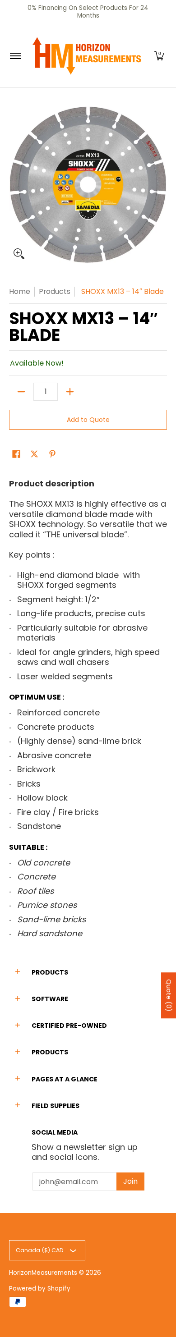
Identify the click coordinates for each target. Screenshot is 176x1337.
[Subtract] (21, 392)
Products (54, 291)
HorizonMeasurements (43, 1272)
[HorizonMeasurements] (86, 56)
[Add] (70, 392)
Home (19, 291)
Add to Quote (88, 419)
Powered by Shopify (39, 1288)
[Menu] (15, 55)
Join (130, 1181)
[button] (159, 55)
